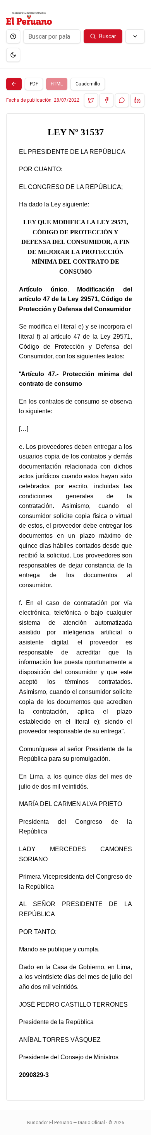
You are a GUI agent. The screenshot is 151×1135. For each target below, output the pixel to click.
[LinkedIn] (137, 100)
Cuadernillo (88, 84)
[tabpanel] (75, 607)
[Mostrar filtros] (135, 36)
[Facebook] (106, 100)
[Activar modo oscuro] (13, 55)
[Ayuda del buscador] (13, 36)
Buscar (107, 36)
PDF (34, 84)
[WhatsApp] (122, 100)
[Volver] (14, 84)
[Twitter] (91, 100)
